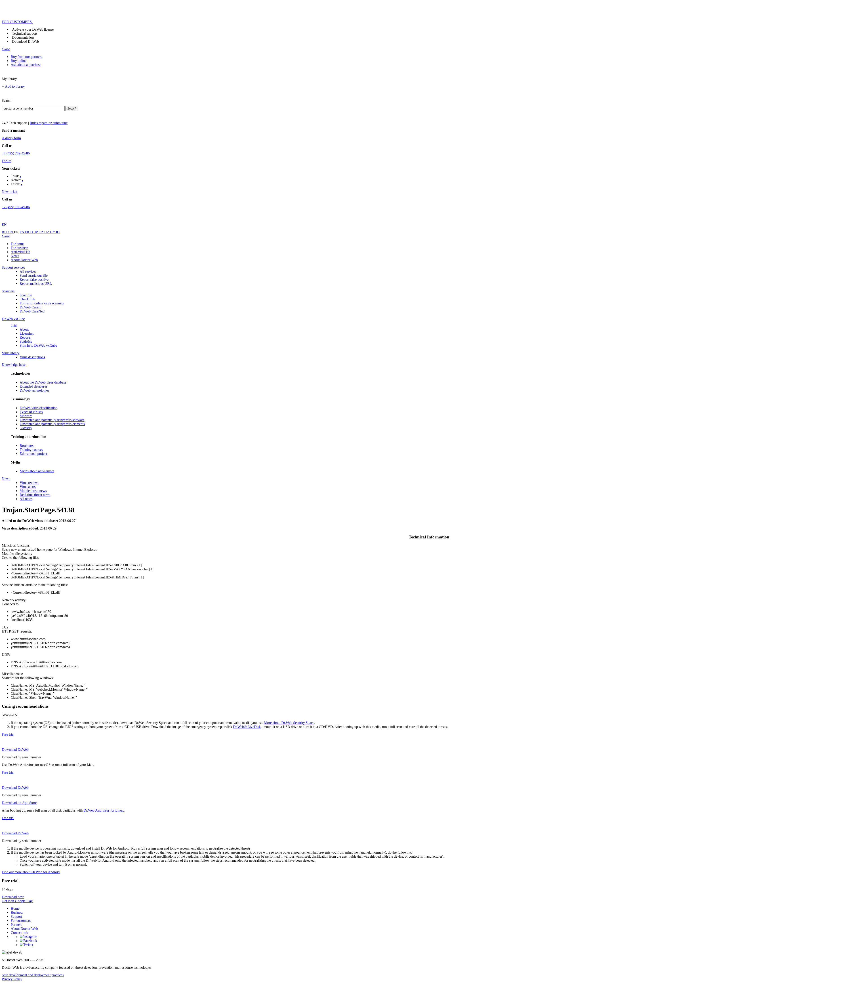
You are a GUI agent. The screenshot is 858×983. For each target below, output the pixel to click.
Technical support (24, 33)
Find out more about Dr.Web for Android (31, 872)
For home (17, 244)
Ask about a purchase (26, 65)
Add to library (15, 86)
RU (5, 232)
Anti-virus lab (20, 252)
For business (19, 248)
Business (17, 912)
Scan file (26, 295)
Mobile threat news (33, 491)
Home (15, 908)
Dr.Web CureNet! (32, 311)
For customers (21, 920)
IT (32, 232)
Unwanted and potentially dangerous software (52, 420)
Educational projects (34, 454)
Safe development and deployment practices (33, 975)
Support (16, 916)
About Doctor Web (24, 260)
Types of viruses (31, 412)
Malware (26, 416)
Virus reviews (29, 483)
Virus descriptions (32, 357)
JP (36, 232)
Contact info (19, 932)
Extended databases (33, 386)
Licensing (27, 333)
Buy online (18, 61)
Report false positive (34, 279)
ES (22, 232)
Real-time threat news (35, 495)
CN (11, 232)
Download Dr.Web (25, 41)
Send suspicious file (34, 275)
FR (27, 232)
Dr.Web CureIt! (31, 307)
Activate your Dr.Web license (33, 29)
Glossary (26, 428)
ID (58, 232)
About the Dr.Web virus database (43, 382)
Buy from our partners (26, 57)
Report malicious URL (36, 283)
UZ (47, 232)
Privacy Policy (12, 979)
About (24, 329)
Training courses (31, 449)
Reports (25, 337)
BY (53, 232)
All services (28, 271)
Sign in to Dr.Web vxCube (38, 345)
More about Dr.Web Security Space (289, 723)
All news (26, 499)
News (15, 256)
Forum (6, 161)
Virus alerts (28, 487)
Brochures (27, 445)
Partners (16, 924)
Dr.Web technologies (34, 390)
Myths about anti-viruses (37, 471)
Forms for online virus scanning (42, 303)
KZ (41, 232)
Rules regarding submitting (49, 123)
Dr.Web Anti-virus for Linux (104, 810)
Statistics (26, 341)
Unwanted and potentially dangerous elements (52, 424)
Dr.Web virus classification (38, 408)
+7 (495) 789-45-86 (16, 153)
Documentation (23, 37)
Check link (27, 299)
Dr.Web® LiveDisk (247, 727)
